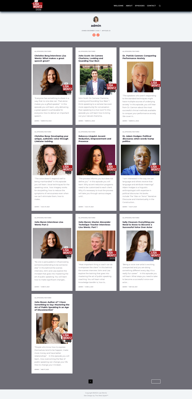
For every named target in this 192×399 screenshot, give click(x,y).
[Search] (159, 5)
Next (155, 381)
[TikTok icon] (98, 34)
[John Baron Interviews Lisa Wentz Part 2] (52, 243)
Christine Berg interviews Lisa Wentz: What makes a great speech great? (50, 58)
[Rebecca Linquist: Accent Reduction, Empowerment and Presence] (96, 160)
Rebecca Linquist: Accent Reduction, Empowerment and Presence (94, 139)
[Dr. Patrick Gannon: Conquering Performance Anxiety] (140, 77)
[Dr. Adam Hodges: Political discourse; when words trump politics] (140, 160)
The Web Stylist (101, 396)
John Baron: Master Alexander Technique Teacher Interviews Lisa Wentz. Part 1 (94, 224)
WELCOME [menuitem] (118, 6)
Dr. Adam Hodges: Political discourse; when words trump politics (138, 139)
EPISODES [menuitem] (139, 6)
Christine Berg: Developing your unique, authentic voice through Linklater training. (51, 139)
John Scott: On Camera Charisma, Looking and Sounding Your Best (90, 58)
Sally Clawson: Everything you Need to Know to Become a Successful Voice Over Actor (138, 224)
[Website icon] (94, 34)
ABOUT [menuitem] (129, 6)
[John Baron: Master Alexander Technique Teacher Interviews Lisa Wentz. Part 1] (96, 246)
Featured (47, 51)
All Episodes (39, 51)
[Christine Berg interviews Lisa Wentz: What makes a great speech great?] (52, 79)
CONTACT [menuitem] (151, 6)
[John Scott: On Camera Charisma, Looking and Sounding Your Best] (96, 79)
